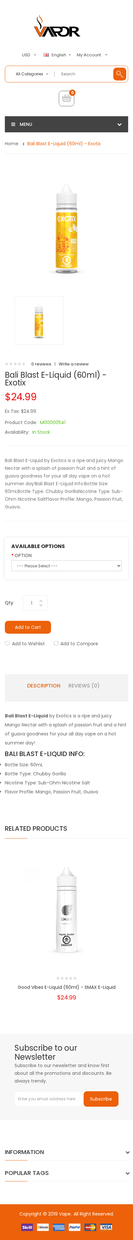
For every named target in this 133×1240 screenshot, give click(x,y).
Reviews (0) (84, 685)
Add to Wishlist (28, 643)
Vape (65, 1214)
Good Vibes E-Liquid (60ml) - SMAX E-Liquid (67, 987)
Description (43, 685)
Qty (9, 603)
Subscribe (101, 1099)
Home (11, 143)
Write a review (74, 364)
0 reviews (41, 364)
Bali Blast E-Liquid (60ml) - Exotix (64, 143)
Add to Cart (28, 627)
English (59, 55)
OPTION (23, 555)
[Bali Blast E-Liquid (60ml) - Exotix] (39, 320)
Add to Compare (79, 643)
